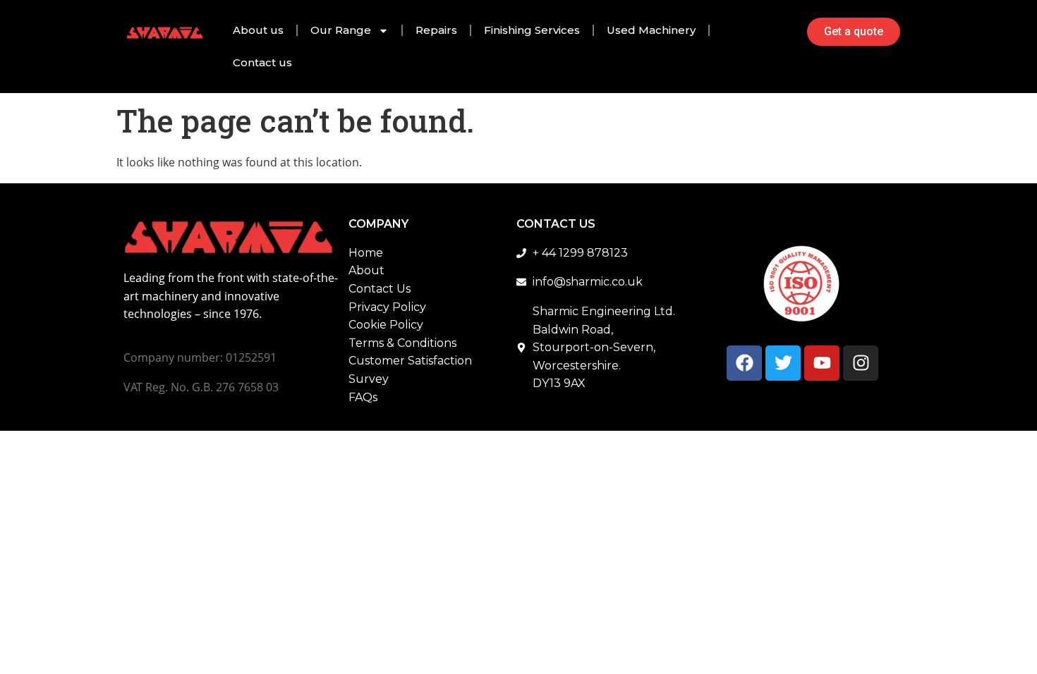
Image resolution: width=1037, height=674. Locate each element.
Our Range (340, 30)
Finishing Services (532, 30)
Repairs (436, 30)
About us (258, 30)
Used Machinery (651, 30)
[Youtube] (821, 363)
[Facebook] (744, 363)
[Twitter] (783, 363)
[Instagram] (860, 363)
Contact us (262, 62)
